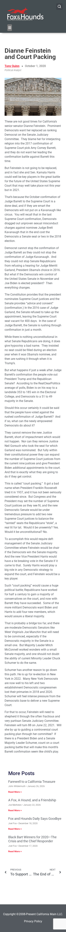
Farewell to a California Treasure (31, 782)
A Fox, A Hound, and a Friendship (32, 800)
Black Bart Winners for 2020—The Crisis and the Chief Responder (32, 839)
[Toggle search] (59, 6)
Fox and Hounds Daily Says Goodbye (34, 818)
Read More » (15, 791)
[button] (9, 27)
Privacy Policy (33, 921)
